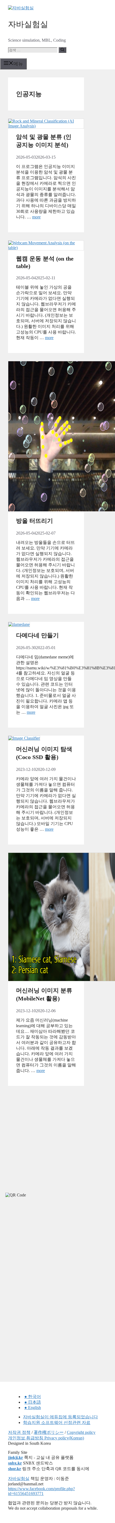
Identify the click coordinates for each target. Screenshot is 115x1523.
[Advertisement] (40, 1249)
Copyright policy (81, 1432)
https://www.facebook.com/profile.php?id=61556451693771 (41, 1491)
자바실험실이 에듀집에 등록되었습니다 (60, 1417)
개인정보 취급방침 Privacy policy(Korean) (46, 1438)
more (36, 217)
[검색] (62, 50)
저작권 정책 (19, 1432)
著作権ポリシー (49, 1432)
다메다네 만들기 (37, 635)
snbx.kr (15, 1463)
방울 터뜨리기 (34, 520)
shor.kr (14, 1468)
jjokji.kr (15, 1457)
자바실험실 (28, 24)
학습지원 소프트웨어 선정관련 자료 (56, 1422)
